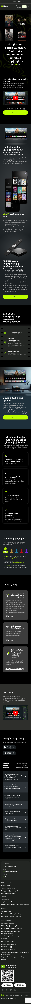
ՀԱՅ (26, 1)
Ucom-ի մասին (5, 885)
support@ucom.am (11, 871)
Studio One (12, 998)
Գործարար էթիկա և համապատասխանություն (15, 904)
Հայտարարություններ (7, 923)
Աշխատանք (5, 899)
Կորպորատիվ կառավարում (9, 891)
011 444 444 (8, 866)
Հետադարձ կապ (22, 767)
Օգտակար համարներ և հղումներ (11, 916)
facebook (7, 990)
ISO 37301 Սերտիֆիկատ (8, 949)
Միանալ (15, 112)
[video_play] (15, 98)
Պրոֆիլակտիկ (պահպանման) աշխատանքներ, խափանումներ (15, 953)
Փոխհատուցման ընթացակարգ (10, 936)
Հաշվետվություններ (7, 902)
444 (15, 866)
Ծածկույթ (4, 938)
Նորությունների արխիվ (8, 893)
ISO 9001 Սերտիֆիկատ (8, 941)
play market (9, 747)
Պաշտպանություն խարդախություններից (13, 957)
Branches (8, 877)
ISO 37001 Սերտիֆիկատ (8, 947)
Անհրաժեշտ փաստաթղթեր (9, 926)
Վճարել (24, 6)
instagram (3, 990)
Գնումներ (4, 896)
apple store (20, 985)
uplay (4, 6)
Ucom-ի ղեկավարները (8, 888)
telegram (11, 990)
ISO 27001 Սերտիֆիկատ (8, 944)
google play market (7, 985)
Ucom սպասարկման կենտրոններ (11, 914)
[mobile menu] (29, 7)
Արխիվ (3, 959)
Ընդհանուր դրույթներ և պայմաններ (11, 928)
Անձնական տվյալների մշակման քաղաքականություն (10, 932)
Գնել (15, 297)
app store (9, 753)
